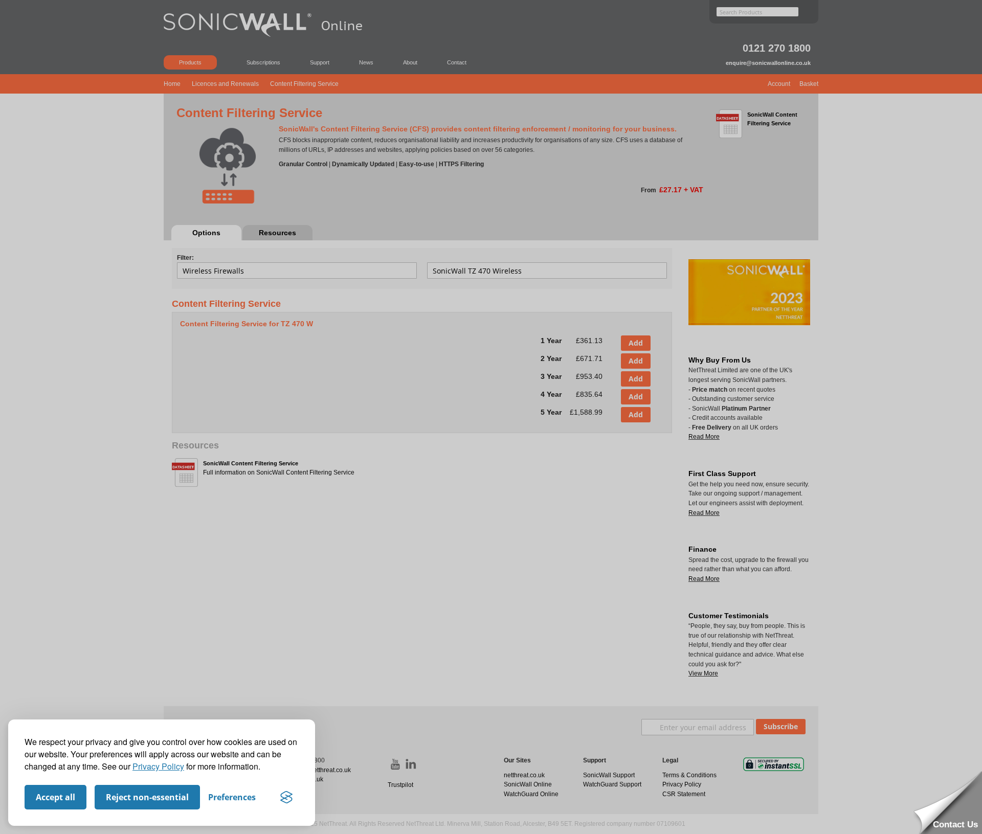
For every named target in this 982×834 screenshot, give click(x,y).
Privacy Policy (158, 766)
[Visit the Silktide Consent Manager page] (286, 797)
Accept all (55, 797)
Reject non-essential (147, 797)
